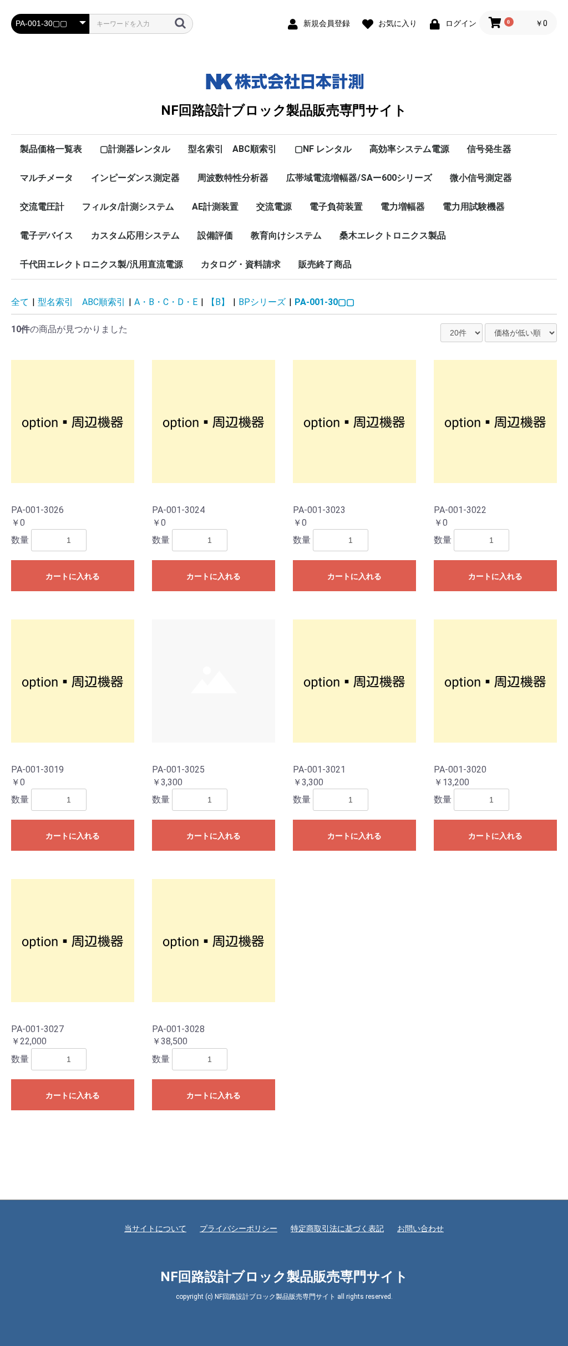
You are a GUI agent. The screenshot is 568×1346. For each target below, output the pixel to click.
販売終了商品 (325, 264)
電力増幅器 (403, 206)
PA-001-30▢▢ (324, 302)
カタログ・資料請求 (241, 264)
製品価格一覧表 (51, 149)
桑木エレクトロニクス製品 (392, 235)
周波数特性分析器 (232, 177)
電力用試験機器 (474, 206)
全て (20, 302)
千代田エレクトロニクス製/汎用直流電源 (101, 264)
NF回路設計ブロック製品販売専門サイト (284, 110)
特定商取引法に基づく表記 (337, 1228)
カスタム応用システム (135, 235)
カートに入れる (72, 576)
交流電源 (274, 206)
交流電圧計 (42, 206)
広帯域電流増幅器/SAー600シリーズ (359, 177)
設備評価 (215, 235)
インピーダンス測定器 (135, 177)
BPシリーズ (262, 302)
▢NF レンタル (323, 149)
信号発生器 (489, 149)
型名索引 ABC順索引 (232, 149)
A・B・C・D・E (165, 302)
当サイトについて (155, 1228)
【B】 (218, 302)
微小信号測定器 (481, 177)
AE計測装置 (215, 206)
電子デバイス (46, 235)
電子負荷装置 (336, 206)
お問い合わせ (420, 1228)
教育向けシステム (286, 235)
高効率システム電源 (409, 149)
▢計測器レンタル (135, 149)
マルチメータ (46, 177)
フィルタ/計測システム (128, 206)
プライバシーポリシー (238, 1228)
